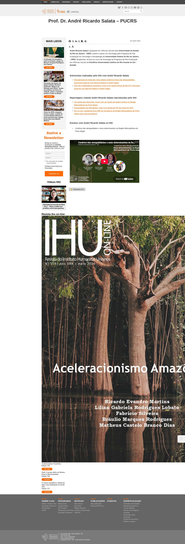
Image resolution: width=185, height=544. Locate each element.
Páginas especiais (80, 508)
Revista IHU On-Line (97, 506)
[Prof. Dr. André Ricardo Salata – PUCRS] (85, 41)
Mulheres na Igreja (129, 521)
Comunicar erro (77, 189)
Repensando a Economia (66, 510)
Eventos (96, 2)
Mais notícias (78, 503)
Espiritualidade (108, 2)
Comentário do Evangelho (131, 503)
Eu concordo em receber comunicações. (55, 162)
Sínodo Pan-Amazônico (131, 519)
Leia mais (47, 469)
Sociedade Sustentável (65, 512)
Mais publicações (96, 503)
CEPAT (44, 510)
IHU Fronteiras (62, 508)
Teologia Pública (63, 506)
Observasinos (62, 503)
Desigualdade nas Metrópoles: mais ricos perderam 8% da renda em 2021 (103, 108)
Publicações (86, 2)
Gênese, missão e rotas (49, 503)
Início (45, 2)
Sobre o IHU (55, 2)
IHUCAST (77, 512)
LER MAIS (49, 67)
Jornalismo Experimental (82, 510)
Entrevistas (77, 506)
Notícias (76, 2)
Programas (66, 2)
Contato (119, 2)
